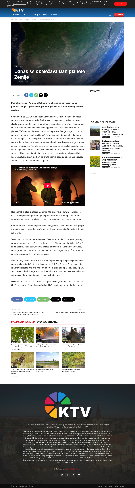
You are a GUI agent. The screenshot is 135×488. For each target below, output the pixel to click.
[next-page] (16, 378)
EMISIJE (111, 486)
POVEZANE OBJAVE (23, 322)
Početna (100, 486)
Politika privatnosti (19, 4)
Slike (116, 486)
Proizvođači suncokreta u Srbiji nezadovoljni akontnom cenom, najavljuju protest (112, 161)
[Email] (41, 95)
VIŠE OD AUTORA (47, 322)
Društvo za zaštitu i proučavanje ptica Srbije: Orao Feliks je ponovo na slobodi (22, 371)
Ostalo (122, 486)
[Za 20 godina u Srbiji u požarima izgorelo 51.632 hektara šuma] (47, 335)
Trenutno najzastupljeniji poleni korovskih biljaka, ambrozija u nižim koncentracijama (22, 347)
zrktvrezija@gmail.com (73, 469)
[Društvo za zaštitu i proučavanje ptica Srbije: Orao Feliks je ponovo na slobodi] (22, 360)
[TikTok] (67, 475)
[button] (109, 14)
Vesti (20, 20)
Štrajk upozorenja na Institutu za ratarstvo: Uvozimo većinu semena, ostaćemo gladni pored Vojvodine (112, 146)
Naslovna (14, 20)
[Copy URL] (46, 95)
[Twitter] (31, 95)
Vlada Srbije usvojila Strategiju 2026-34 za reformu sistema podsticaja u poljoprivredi (112, 130)
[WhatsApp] (36, 95)
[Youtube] (79, 475)
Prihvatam (120, 4)
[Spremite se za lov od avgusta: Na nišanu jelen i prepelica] (73, 360)
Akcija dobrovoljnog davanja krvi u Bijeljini (70, 312)
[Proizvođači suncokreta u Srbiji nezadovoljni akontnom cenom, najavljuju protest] (95, 161)
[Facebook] (26, 95)
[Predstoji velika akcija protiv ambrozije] (47, 360)
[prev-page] (12, 378)
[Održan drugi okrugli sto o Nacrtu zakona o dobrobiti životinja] (73, 335)
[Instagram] (62, 475)
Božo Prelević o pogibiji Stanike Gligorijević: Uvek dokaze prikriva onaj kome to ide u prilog (27, 313)
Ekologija (26, 20)
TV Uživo (95, 90)
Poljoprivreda (106, 137)
